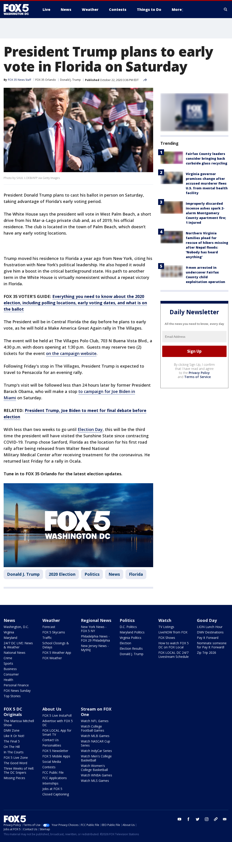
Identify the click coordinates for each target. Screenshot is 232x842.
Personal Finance (16, 685)
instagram (206, 819)
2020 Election (62, 574)
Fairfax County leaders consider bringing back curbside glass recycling (206, 158)
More (177, 9)
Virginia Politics (130, 637)
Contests (49, 767)
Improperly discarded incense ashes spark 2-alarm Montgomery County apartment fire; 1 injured (206, 213)
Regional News (96, 620)
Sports (8, 663)
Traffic (47, 637)
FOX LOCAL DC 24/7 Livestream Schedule (173, 654)
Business (10, 669)
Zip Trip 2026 (206, 652)
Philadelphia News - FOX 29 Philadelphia (95, 638)
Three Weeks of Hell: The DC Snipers (19, 770)
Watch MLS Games (95, 780)
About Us (51, 709)
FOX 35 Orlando (45, 80)
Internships (50, 783)
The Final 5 (12, 741)
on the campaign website (71, 353)
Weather (51, 620)
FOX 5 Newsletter (55, 751)
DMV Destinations (210, 632)
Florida (136, 574)
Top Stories (12, 696)
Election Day (90, 429)
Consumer (11, 674)
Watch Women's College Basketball (94, 768)
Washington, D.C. (16, 627)
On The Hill (12, 746)
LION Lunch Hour (209, 627)
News (114, 574)
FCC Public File (53, 772)
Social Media (51, 761)
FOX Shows (166, 637)
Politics (92, 574)
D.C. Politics (128, 627)
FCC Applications (54, 778)
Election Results (131, 648)
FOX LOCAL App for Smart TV (56, 732)
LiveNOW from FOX (172, 632)
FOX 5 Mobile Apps (56, 756)
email (224, 819)
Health (8, 680)
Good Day (207, 620)
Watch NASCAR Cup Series (95, 743)
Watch (164, 620)
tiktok (215, 819)
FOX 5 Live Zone (16, 757)
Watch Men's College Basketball (96, 758)
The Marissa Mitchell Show (19, 723)
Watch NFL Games (95, 721)
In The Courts (14, 752)
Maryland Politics (132, 632)
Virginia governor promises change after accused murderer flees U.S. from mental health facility (207, 183)
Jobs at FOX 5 (52, 789)
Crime (8, 658)
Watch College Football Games (92, 728)
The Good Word (15, 763)
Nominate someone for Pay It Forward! (212, 645)
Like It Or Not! (14, 736)
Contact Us (50, 740)
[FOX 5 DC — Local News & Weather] (19, 9)
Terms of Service (197, 377)
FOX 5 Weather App (56, 652)
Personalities (51, 745)
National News (14, 652)
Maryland (10, 637)
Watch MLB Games (95, 736)
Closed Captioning (55, 794)
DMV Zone (11, 730)
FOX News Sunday (17, 690)
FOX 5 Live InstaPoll (57, 715)
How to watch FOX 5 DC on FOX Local (173, 645)
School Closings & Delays (55, 645)
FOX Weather (52, 658)
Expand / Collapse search (225, 9)
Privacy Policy (199, 373)
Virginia (9, 632)
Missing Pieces (14, 778)
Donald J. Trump (70, 80)
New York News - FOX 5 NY (93, 629)
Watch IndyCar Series (96, 751)
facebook (188, 819)
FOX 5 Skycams (53, 632)
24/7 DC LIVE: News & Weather (18, 645)
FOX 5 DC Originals (13, 711)
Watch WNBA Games (96, 775)
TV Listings (166, 627)
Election (125, 643)
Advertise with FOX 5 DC (57, 723)
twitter (197, 819)
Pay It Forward (207, 637)
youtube (179, 819)
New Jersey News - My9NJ (95, 648)
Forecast (48, 627)
